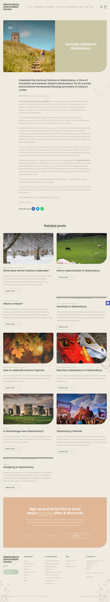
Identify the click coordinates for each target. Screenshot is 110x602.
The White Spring (49, 583)
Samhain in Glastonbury (72, 306)
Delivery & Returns (44, 596)
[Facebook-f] (4, 566)
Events (81, 7)
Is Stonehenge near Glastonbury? (23, 431)
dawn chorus (50, 166)
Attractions (59, 7)
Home (29, 7)
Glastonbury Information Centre (11, 7)
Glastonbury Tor (49, 569)
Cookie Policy (35, 596)
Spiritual (35, 96)
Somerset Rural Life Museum (53, 572)
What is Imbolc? (13, 303)
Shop (86, 7)
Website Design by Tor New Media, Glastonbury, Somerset (93, 596)
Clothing (67, 563)
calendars (52, 128)
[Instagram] (7, 566)
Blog (91, 7)
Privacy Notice (27, 596)
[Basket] (105, 6)
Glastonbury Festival (69, 431)
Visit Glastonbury (38, 7)
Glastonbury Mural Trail (51, 575)
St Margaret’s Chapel (51, 580)
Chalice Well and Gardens (52, 563)
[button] (108, 303)
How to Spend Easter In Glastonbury (78, 270)
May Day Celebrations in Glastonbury (79, 370)
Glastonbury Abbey (50, 566)
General (5, 268)
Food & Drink (50, 7)
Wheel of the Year (44, 96)
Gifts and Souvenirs (71, 566)
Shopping (6, 464)
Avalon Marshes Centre (51, 561)
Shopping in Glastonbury (18, 467)
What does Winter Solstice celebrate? (26, 270)
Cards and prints (70, 561)
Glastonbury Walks (71, 7)
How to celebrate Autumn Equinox (24, 370)
